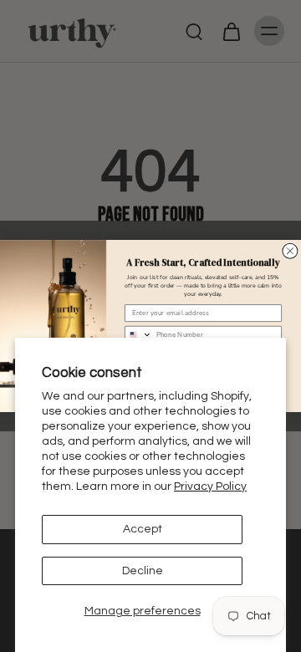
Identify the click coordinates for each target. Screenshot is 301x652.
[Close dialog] (290, 250)
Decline (142, 571)
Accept (142, 529)
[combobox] (138, 335)
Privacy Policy (210, 486)
